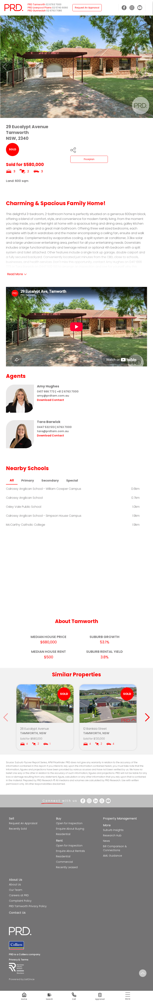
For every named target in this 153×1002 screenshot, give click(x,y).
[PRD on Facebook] (124, 7)
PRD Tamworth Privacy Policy (28, 906)
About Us (15, 880)
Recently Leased (67, 867)
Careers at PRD (19, 895)
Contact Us (17, 912)
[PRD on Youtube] (139, 7)
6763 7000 (64, 427)
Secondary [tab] (50, 480)
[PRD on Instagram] (131, 7)
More (107, 825)
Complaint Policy (20, 901)
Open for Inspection (69, 823)
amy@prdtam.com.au (53, 396)
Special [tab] (72, 480)
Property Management (120, 818)
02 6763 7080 (54, 10)
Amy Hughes (48, 386)
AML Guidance (112, 856)
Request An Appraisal (87, 7)
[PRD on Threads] (101, 800)
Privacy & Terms (18, 959)
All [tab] (12, 480)
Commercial (64, 862)
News (106, 841)
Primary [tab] (27, 480)
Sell (11, 818)
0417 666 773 (45, 391)
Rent (59, 840)
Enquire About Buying (70, 829)
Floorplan (89, 159)
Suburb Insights (113, 830)
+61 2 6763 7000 (68, 391)
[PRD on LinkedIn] (95, 800)
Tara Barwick (48, 421)
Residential (63, 834)
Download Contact (50, 400)
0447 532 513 (46, 427)
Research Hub (112, 835)
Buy (58, 818)
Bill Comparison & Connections (115, 848)
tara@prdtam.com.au (53, 431)
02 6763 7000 (53, 4)
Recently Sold (18, 829)
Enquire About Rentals (70, 851)
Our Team (15, 890)
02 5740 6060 (60, 7)
